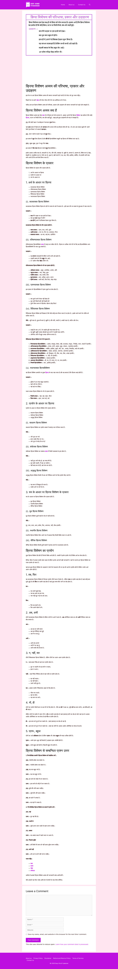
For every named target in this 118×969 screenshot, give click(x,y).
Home (63, 5)
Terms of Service (78, 958)
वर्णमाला (33, 870)
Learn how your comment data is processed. (72, 944)
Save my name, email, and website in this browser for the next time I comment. (57, 934)
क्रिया (27, 118)
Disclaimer (47, 958)
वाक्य (42, 244)
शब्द (43, 115)
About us (71, 5)
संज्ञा (32, 868)
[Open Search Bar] (89, 4)
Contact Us (81, 5)
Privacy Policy (38, 958)
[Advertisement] (59, 70)
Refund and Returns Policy (62, 958)
